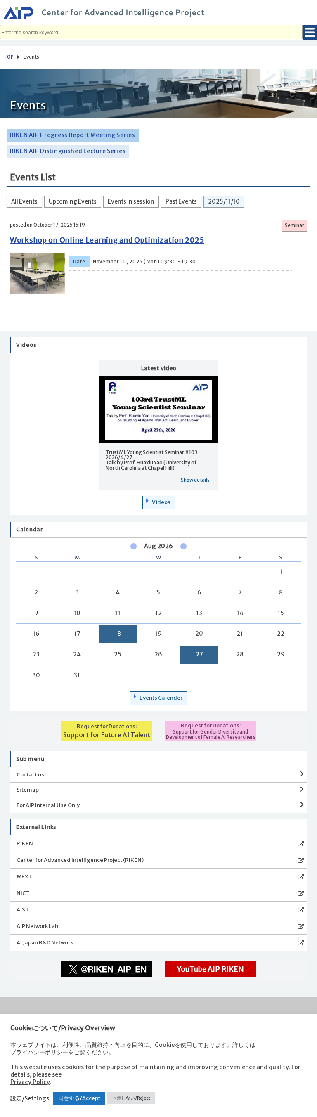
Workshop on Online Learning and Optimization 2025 (107, 240)
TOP (8, 57)
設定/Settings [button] (29, 1098)
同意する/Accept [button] (79, 1098)
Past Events (181, 201)
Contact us (30, 774)
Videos (161, 502)
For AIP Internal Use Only (48, 805)
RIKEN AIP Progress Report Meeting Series (72, 135)
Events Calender (161, 697)
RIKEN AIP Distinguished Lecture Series (67, 151)
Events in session (131, 201)
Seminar (294, 225)
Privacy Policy (30, 1082)
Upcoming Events (73, 201)
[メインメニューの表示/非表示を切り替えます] (310, 32)
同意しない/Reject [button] (131, 1098)
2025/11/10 (224, 201)
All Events (24, 201)
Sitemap (28, 789)
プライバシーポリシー (39, 1052)
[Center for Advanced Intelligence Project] (158, 14)
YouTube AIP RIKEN (210, 969)
